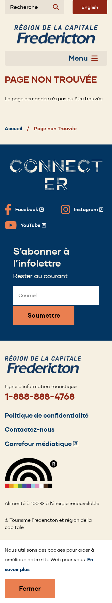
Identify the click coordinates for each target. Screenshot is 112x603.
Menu (78, 58)
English (90, 7)
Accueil (13, 128)
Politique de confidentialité (46, 415)
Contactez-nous (30, 429)
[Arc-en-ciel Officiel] (31, 486)
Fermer (30, 588)
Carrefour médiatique (41, 444)
